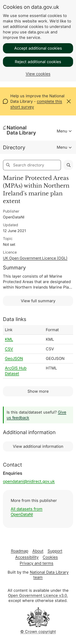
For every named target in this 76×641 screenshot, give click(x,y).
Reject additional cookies (38, 61)
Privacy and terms (36, 563)
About (37, 551)
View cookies (38, 74)
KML (9, 339)
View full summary (38, 301)
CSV (9, 349)
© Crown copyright (38, 631)
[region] (38, 351)
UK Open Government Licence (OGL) (35, 258)
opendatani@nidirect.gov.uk (29, 481)
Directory (14, 147)
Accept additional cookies (38, 48)
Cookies (50, 557)
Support (55, 551)
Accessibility (27, 557)
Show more (38, 391)
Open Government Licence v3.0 (37, 595)
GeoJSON (14, 358)
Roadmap (19, 551)
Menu (62, 131)
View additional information (38, 446)
